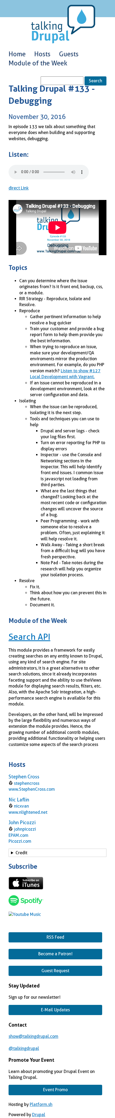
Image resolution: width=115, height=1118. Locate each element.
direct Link (19, 188)
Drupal (38, 1114)
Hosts (42, 54)
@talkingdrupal (24, 1048)
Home (17, 54)
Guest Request (55, 970)
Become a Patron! (55, 953)
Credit (21, 852)
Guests (69, 54)
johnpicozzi (25, 829)
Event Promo (55, 1089)
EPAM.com (18, 835)
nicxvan (21, 806)
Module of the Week (38, 63)
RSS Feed (55, 937)
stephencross (26, 783)
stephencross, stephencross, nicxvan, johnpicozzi (55, 853)
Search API (29, 637)
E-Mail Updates (55, 1009)
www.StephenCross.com (32, 789)
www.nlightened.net (28, 812)
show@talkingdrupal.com (33, 1036)
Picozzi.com (20, 841)
